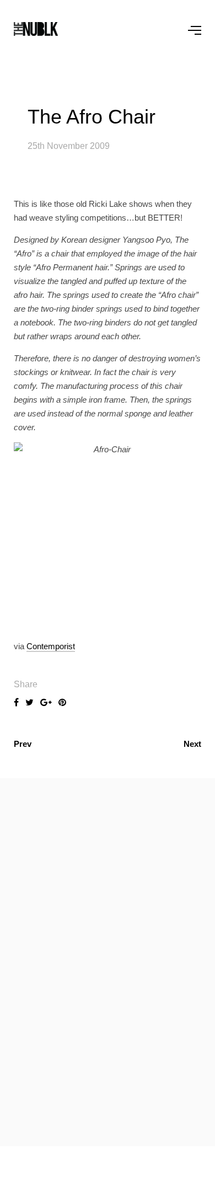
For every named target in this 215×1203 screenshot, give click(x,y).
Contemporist (50, 646)
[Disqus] (107, 960)
